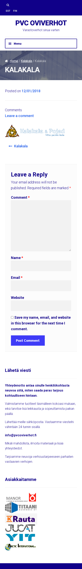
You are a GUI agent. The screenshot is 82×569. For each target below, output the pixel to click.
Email (16, 277)
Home (14, 61)
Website (17, 298)
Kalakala (26, 61)
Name (17, 258)
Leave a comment (19, 116)
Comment (20, 197)
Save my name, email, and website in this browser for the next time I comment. (41, 323)
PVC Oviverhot (41, 23)
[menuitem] (8, 11)
